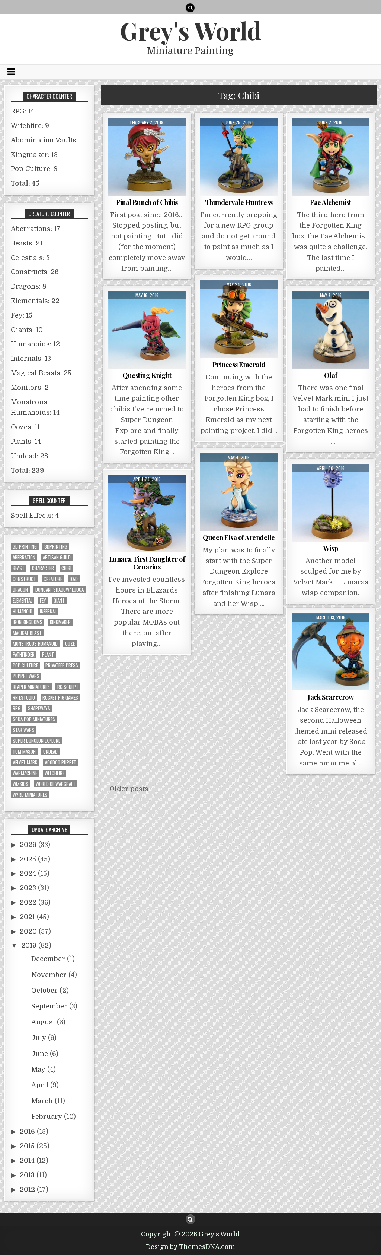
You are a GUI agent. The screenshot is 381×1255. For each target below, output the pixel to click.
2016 (27, 1131)
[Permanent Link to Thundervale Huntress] (239, 157)
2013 (27, 1175)
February (46, 1116)
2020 (28, 931)
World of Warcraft (56, 783)
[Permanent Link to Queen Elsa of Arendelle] (239, 492)
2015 (27, 1146)
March (42, 1101)
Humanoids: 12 (35, 344)
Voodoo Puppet (60, 762)
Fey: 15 (21, 315)
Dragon (20, 589)
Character (43, 568)
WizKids (20, 783)
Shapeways (39, 708)
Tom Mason (24, 751)
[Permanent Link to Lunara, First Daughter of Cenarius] (147, 513)
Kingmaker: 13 (34, 154)
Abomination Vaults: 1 (46, 140)
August (43, 1022)
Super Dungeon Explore (36, 740)
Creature (53, 578)
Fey (43, 600)
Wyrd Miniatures (30, 794)
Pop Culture (25, 665)
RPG (16, 708)
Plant (48, 654)
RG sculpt (68, 686)
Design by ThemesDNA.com (190, 1247)
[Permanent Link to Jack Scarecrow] (330, 652)
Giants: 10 (27, 330)
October (44, 990)
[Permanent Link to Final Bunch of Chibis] (147, 157)
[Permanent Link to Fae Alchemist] (330, 157)
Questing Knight (147, 375)
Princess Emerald (238, 364)
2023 (28, 888)
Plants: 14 (26, 441)
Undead (50, 751)
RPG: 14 (22, 111)
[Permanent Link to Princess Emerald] (239, 319)
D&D (74, 578)
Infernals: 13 (31, 358)
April (39, 1085)
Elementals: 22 (35, 301)
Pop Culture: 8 (34, 169)
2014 (27, 1160)
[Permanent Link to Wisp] (330, 503)
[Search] (190, 7)
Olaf (330, 375)
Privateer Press (61, 665)
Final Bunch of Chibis (147, 202)
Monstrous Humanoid (35, 643)
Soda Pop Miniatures (34, 719)
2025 (28, 859)
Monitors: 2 (30, 387)
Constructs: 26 (35, 272)
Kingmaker (60, 622)
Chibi (66, 568)
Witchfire (54, 773)
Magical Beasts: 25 (41, 373)
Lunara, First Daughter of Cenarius (147, 563)
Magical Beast (27, 632)
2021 (27, 917)
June (39, 1053)
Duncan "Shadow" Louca (59, 589)
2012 (27, 1189)
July (38, 1037)
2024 (28, 873)
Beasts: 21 (26, 243)
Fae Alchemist (330, 202)
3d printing (25, 546)
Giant (59, 600)
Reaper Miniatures (31, 686)
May (38, 1069)
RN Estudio (24, 697)
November (49, 975)
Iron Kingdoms (27, 622)
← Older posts (124, 789)
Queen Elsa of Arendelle (239, 537)
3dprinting (55, 546)
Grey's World (190, 30)
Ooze (70, 643)
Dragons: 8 (29, 286)
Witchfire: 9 (30, 125)
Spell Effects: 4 (35, 515)
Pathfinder (24, 654)
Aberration (24, 557)
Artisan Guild (57, 557)
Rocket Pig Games (60, 697)
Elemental (22, 600)
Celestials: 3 (30, 257)
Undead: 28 (29, 456)
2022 (28, 902)
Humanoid (22, 611)
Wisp (330, 548)
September (49, 1006)
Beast (19, 568)
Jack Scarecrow (330, 697)
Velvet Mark (25, 762)
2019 (28, 945)
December (48, 959)
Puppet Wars (26, 676)
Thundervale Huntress (239, 202)
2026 (28, 844)
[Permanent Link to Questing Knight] (147, 330)
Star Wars (23, 730)
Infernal (48, 611)
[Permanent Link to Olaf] (330, 330)
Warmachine (25, 773)
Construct (24, 578)
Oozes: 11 (25, 427)
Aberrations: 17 (35, 228)
